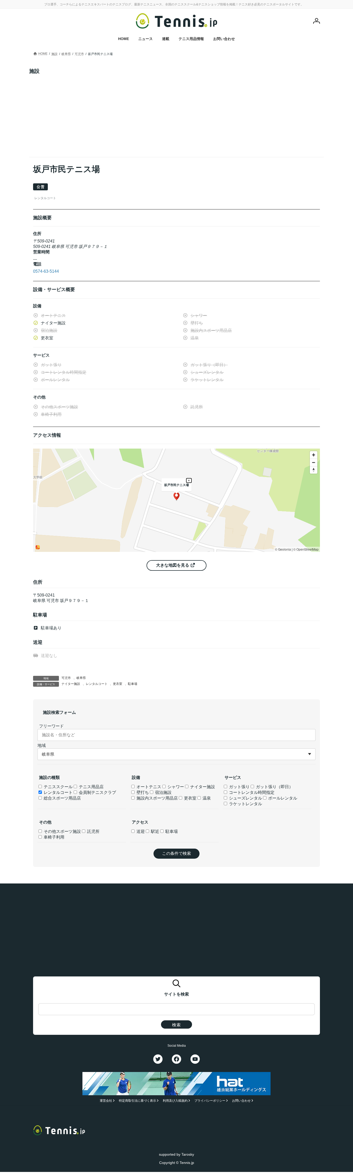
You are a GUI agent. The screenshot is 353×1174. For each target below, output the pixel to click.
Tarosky (187, 1154)
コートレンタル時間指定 (251, 792)
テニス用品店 (91, 787)
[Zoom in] (313, 455)
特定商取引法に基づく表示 (137, 1101)
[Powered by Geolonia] (38, 547)
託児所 (92, 831)
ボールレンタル (282, 798)
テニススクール (58, 787)
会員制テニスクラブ (97, 792)
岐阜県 (81, 678)
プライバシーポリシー (209, 1101)
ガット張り (239, 787)
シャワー (175, 787)
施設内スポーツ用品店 (156, 798)
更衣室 (117, 684)
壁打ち (142, 792)
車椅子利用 (53, 837)
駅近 (154, 831)
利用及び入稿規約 (175, 1101)
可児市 (66, 678)
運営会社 (106, 1101)
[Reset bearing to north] (313, 470)
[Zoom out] (313, 462)
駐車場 (132, 684)
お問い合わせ (241, 1101)
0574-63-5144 (46, 271)
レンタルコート (97, 684)
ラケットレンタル (245, 804)
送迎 (140, 831)
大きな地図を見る (173, 565)
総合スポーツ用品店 (62, 798)
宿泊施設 (163, 792)
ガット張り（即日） (274, 787)
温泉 (206, 798)
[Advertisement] (176, 113)
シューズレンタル (245, 798)
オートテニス (148, 787)
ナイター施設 (71, 684)
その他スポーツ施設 (62, 831)
